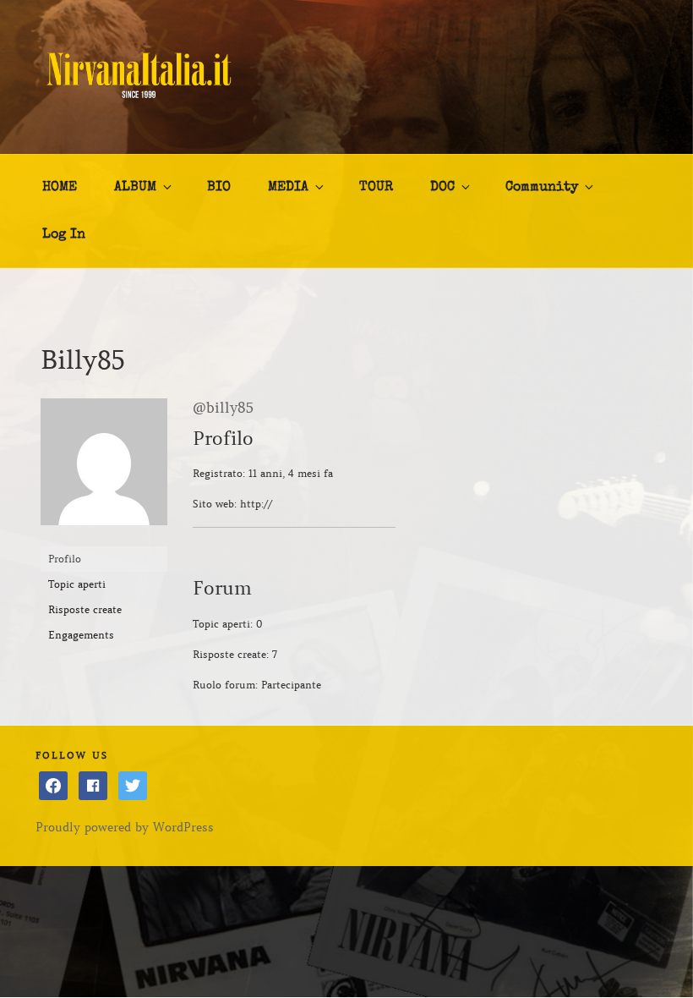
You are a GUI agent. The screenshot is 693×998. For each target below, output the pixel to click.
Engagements (81, 634)
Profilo (64, 558)
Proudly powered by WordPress (124, 827)
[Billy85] (104, 538)
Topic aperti (77, 584)
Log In (63, 235)
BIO (219, 188)
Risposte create (85, 609)
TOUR (376, 188)
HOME (59, 188)
